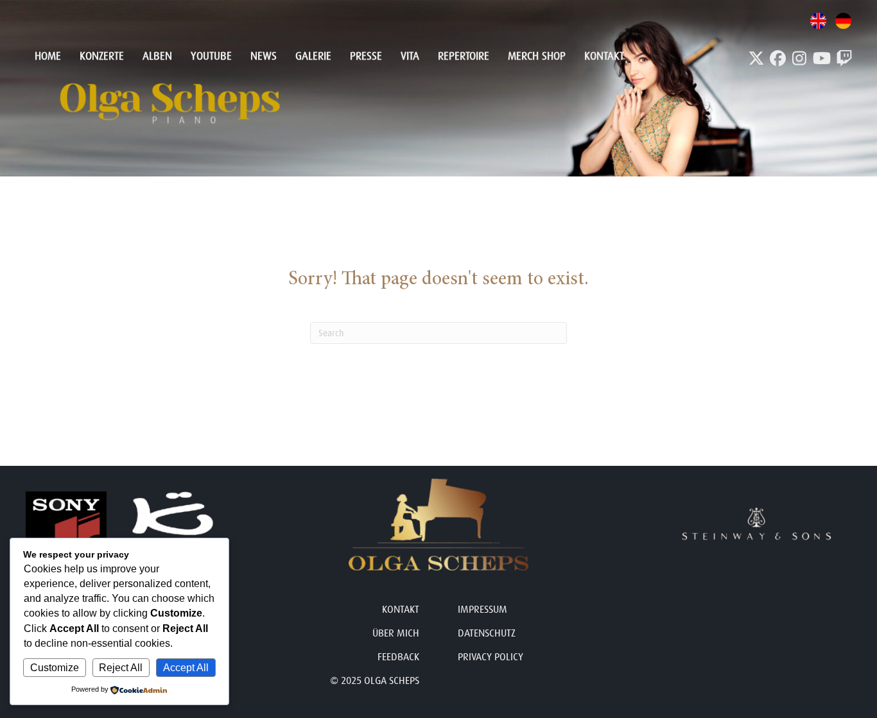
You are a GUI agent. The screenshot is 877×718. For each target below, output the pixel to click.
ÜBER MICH (395, 633)
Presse (366, 56)
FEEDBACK (398, 657)
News (263, 56)
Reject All (121, 667)
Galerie (313, 56)
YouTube (211, 56)
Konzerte (102, 56)
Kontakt (604, 56)
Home (48, 56)
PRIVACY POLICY (490, 657)
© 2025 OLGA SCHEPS (374, 681)
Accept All (186, 667)
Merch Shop (537, 56)
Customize (54, 667)
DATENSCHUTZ (487, 633)
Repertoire (463, 56)
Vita (410, 56)
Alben (157, 56)
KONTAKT (400, 609)
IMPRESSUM (482, 609)
